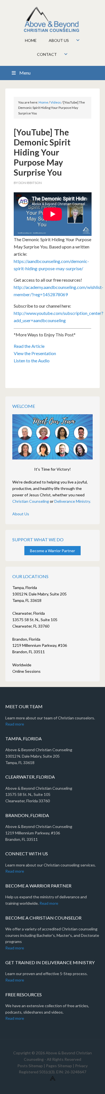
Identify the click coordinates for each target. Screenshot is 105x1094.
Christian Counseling (30, 501)
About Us (20, 513)
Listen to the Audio (32, 360)
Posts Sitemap (30, 1065)
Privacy (81, 1065)
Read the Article (29, 346)
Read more (14, 724)
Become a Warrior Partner (52, 550)
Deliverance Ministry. (72, 501)
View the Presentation (35, 353)
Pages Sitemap (59, 1065)
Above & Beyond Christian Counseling (52, 19)
